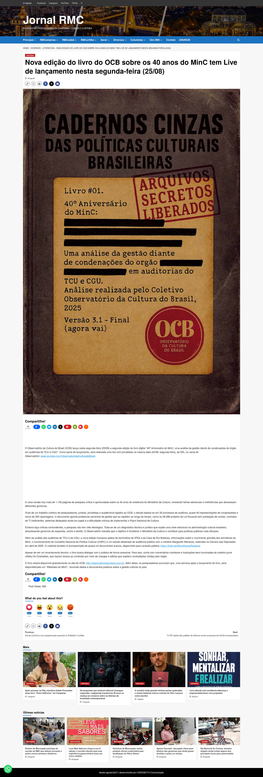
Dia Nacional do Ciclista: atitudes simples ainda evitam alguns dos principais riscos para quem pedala (216, 751)
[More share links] (86, 427)
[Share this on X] (60, 427)
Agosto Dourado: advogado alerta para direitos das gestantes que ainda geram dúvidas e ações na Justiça (175, 751)
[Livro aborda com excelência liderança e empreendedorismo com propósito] (213, 669)
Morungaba (30, 741)
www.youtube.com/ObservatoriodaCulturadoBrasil (68, 456)
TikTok (75, 3)
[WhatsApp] (43, 427)
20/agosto (31, 757)
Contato (171, 40)
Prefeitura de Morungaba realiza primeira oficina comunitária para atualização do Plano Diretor (128, 751)
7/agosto (140, 699)
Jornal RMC (53, 19)
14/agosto (86, 702)
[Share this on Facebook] (36, 427)
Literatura (30, 55)
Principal (28, 40)
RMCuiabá (68, 40)
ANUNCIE (184, 40)
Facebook (41, 3)
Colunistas (136, 40)
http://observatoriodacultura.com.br (105, 563)
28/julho (195, 696)
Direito (160, 741)
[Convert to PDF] (80, 427)
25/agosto (31, 78)
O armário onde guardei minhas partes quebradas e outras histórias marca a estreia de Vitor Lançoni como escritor (159, 693)
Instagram (53, 3)
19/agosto (31, 696)
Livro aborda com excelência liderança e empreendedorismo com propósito (208, 692)
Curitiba (205, 741)
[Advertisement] (91, 438)
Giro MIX (155, 40)
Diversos (118, 40)
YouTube (65, 3)
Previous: (54, 634)
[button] (238, 39)
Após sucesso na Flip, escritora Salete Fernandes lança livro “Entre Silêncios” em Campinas (48, 692)
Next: (202, 634)
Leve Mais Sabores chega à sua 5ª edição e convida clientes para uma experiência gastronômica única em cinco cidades (85, 752)
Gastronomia (75, 741)
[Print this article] (75, 427)
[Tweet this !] (49, 427)
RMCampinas (48, 40)
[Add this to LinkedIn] (55, 427)
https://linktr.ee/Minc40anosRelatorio (180, 545)
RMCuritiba (87, 40)
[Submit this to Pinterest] (68, 427)
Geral (104, 40)
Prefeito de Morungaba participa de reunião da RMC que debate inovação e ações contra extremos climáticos (43, 751)
